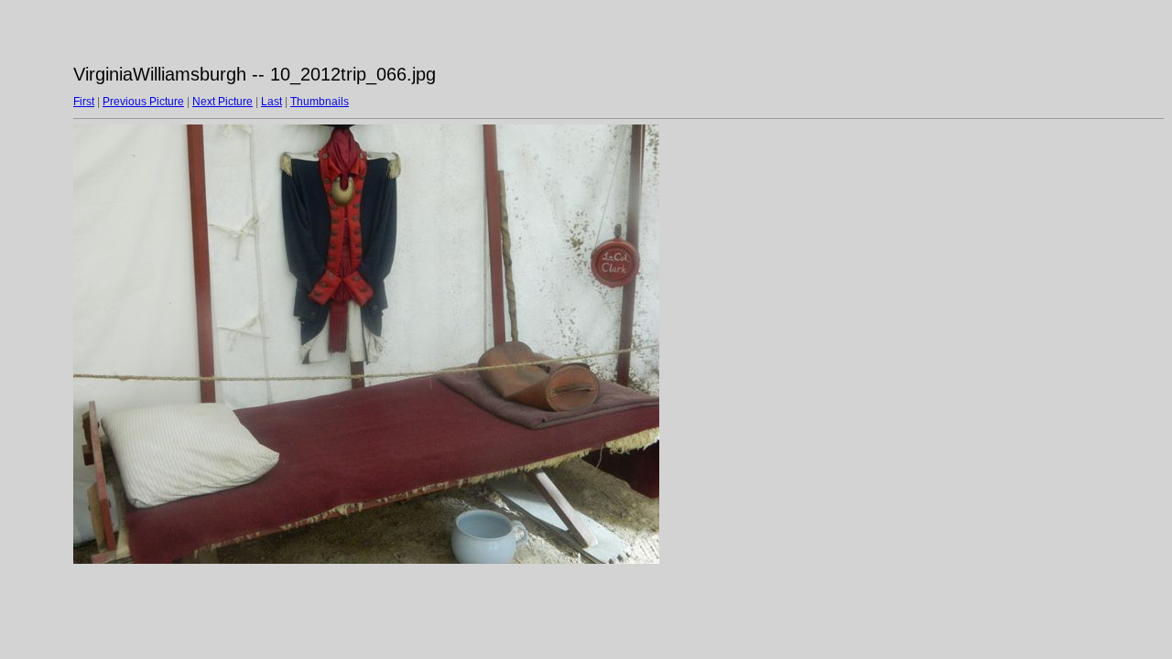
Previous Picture (143, 101)
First (83, 101)
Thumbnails (319, 101)
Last (271, 101)
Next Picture (222, 101)
